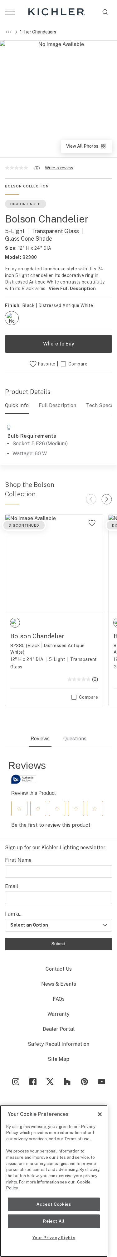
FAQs (59, 999)
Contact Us (59, 969)
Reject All (54, 1221)
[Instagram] (15, 1081)
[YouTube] (101, 1081)
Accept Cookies (54, 1204)
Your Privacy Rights (53, 1237)
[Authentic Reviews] (23, 779)
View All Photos (88, 148)
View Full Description (72, 288)
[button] (19, 809)
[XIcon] (50, 1081)
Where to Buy (58, 344)
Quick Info (17, 405)
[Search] (105, 12)
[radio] (11, 318)
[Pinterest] (84, 1081)
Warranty (58, 1014)
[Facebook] (33, 1081)
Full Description (57, 405)
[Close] (100, 1114)
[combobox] (105, 12)
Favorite (47, 363)
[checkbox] (11, 318)
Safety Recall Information (58, 1044)
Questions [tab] (74, 739)
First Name (18, 860)
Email (11, 886)
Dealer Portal (59, 1029)
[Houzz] (67, 1081)
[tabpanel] (58, 795)
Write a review (59, 168)
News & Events (58, 984)
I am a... (13, 914)
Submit (58, 943)
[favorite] (92, 523)
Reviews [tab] (40, 739)
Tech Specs (100, 405)
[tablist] (58, 739)
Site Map (58, 1059)
